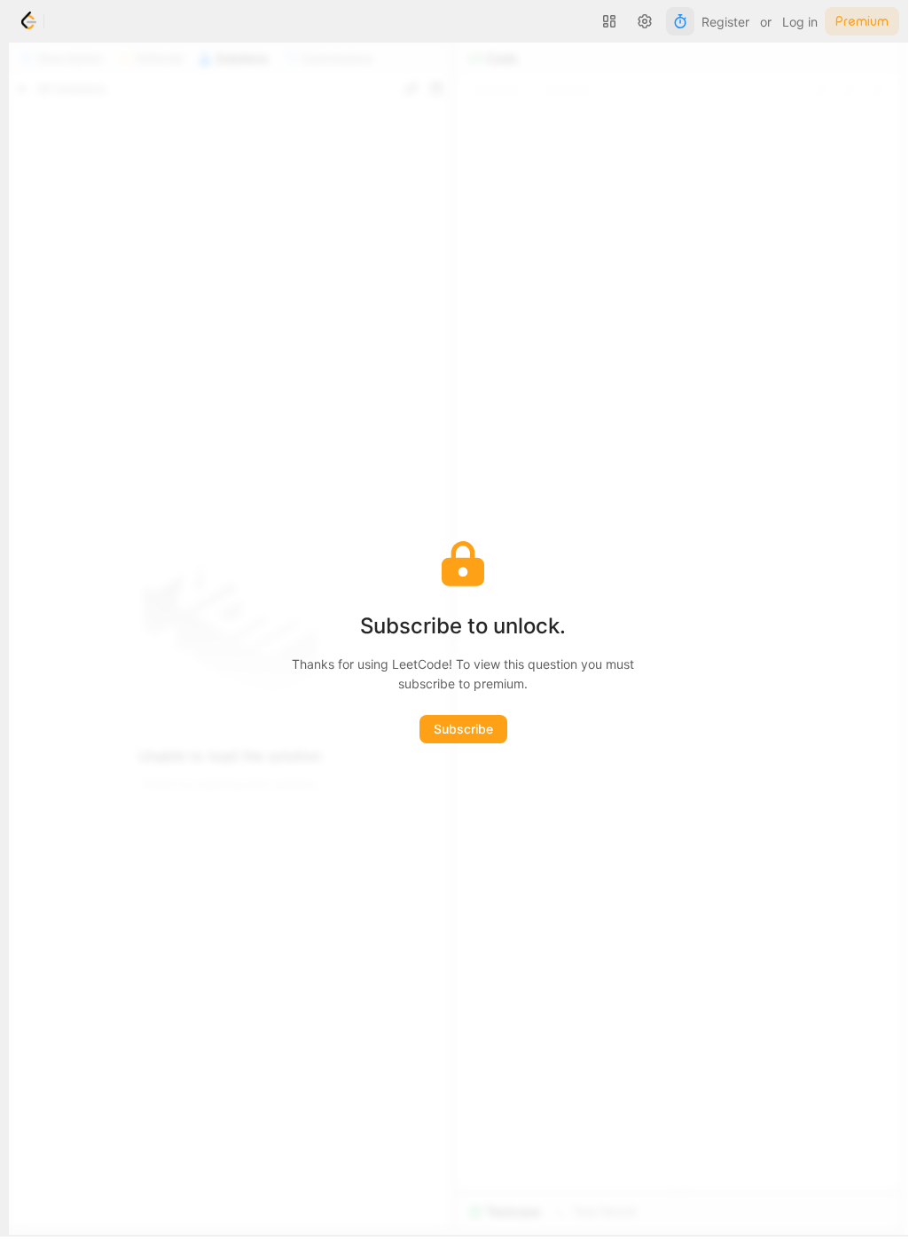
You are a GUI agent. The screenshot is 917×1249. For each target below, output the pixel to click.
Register (725, 21)
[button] (609, 21)
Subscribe (463, 728)
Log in (800, 21)
